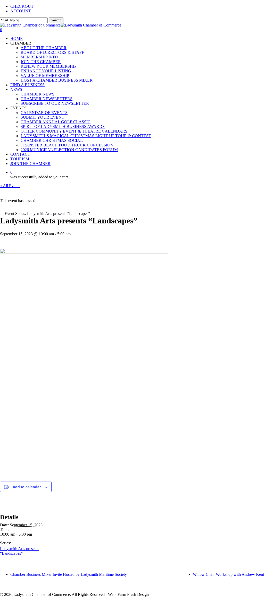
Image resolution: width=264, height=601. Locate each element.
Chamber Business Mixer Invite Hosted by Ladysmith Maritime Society (68, 574)
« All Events (10, 186)
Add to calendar (27, 486)
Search (56, 20)
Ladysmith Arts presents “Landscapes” (19, 550)
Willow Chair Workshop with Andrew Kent (228, 574)
